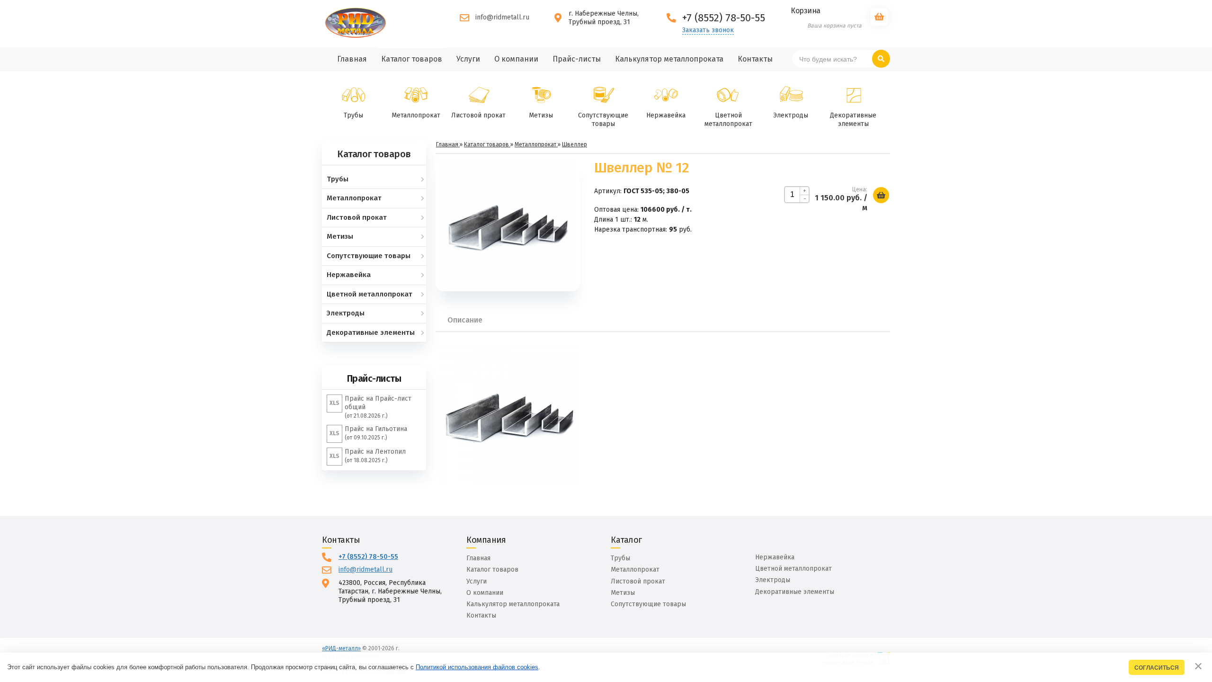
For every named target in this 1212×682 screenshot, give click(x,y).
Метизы (541, 115)
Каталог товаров (492, 569)
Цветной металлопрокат (728, 119)
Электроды (790, 115)
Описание (464, 319)
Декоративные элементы (853, 119)
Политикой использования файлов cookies (477, 667)
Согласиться (1156, 667)
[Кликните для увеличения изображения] (507, 225)
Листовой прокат (478, 115)
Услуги (476, 581)
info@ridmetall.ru (502, 17)
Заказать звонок (708, 30)
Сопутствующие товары (603, 119)
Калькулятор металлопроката (513, 604)
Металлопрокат (416, 115)
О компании (484, 593)
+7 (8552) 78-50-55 (368, 557)
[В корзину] (881, 195)
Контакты (481, 615)
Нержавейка (666, 115)
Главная (478, 558)
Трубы (353, 115)
